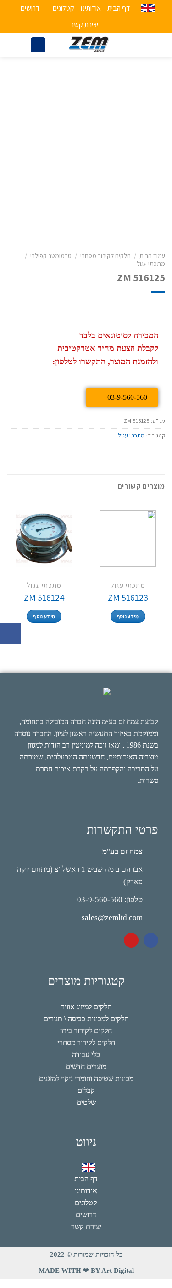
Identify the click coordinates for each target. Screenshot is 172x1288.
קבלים (86, 1090)
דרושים (30, 8)
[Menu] (136, 45)
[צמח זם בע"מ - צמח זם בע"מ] (88, 45)
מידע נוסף (128, 616)
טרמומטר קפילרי (51, 256)
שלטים (86, 1102)
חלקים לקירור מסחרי (105, 256)
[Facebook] (151, 940)
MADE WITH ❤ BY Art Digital (86, 1270)
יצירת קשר (84, 24)
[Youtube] (131, 940)
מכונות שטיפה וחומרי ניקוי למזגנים (86, 1078)
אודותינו (91, 8)
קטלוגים (63, 8)
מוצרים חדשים (86, 1066)
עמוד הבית (152, 256)
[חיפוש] (38, 44)
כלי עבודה (86, 1054)
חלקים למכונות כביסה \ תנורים (86, 1019)
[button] (10, 633)
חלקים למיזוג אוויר (86, 1007)
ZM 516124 (44, 598)
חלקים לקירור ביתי (86, 1031)
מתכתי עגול (151, 263)
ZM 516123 (128, 598)
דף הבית (118, 8)
